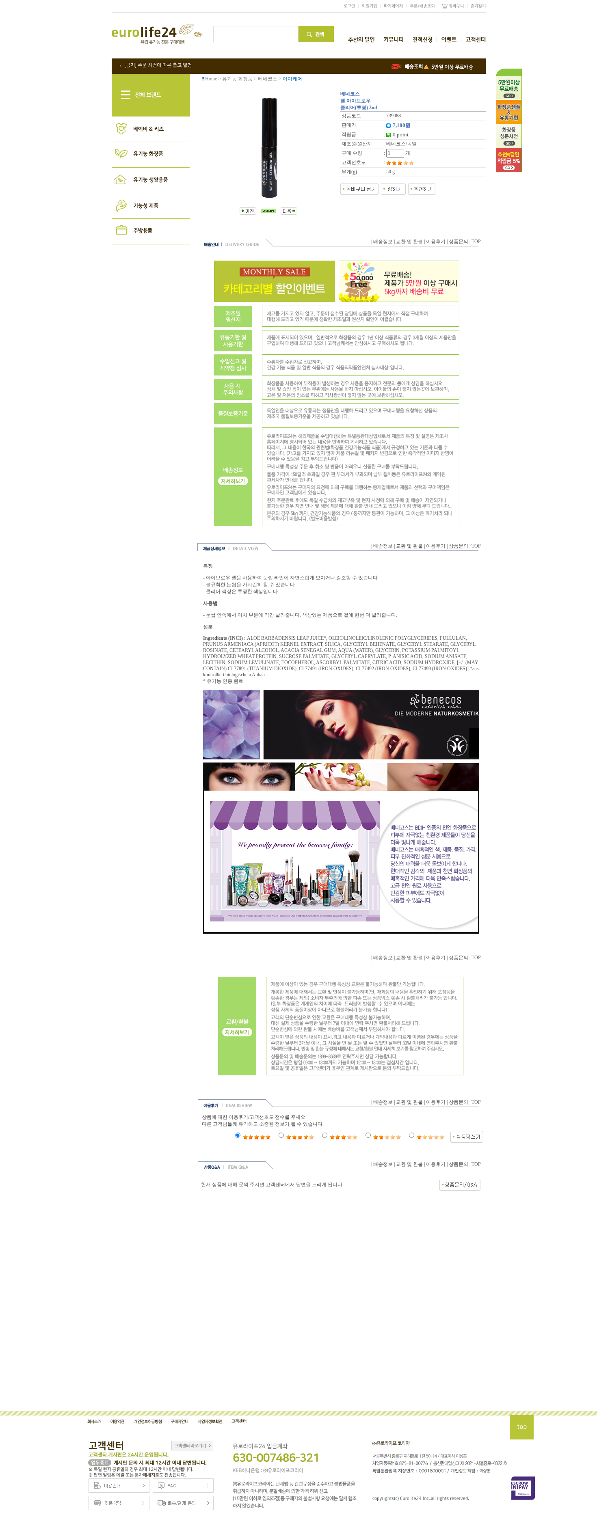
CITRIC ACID (386, 662)
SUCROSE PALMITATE (304, 656)
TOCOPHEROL (297, 662)
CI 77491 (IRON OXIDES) (326, 668)
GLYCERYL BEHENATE (369, 644)
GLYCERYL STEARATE (422, 644)
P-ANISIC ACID (405, 656)
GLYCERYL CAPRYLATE (358, 656)
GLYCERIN (387, 650)
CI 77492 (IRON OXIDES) (383, 668)
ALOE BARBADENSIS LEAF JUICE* (286, 638)
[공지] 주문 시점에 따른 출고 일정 (158, 65)
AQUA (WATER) (355, 650)
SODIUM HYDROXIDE (429, 662)
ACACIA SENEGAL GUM (308, 650)
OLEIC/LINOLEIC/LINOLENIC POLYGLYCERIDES (383, 638)
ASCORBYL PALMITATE (343, 662)
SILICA (333, 644)
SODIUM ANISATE (445, 656)
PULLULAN (453, 638)
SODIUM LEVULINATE (253, 662)
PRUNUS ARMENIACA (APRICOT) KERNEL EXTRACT (262, 644)
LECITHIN (214, 662)
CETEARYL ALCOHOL (254, 650)
